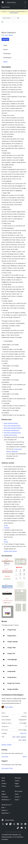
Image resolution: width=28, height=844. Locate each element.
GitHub (6, 525)
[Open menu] (25, 2)
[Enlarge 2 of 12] (11, 570)
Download (5, 39)
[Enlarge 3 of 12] (11, 577)
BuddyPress (6, 813)
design (18, 736)
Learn (3, 791)
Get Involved (18, 791)
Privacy (4, 786)
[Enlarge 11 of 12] (24, 591)
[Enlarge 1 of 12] (11, 560)
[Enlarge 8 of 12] (24, 560)
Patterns (17, 786)
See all (24, 756)
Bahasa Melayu (9, 820)
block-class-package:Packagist (13, 428)
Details (5, 45)
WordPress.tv (6, 799)
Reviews (5, 49)
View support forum (7, 768)
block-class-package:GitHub (12, 425)
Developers (5, 797)
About (3, 778)
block (14, 736)
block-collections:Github (11, 423)
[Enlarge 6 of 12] (11, 600)
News (3, 780)
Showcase (18, 778)
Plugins (17, 783)
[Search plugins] (18, 17)
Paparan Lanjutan (7, 744)
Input (20, 740)
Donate (18, 797)
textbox (24, 740)
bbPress (5, 810)
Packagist (7, 527)
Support (5, 61)
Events (17, 794)
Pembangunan (7, 57)
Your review (5, 756)
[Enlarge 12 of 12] (24, 604)
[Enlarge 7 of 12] (11, 608)
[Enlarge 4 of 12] (11, 585)
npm (5, 539)
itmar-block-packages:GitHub (12, 432)
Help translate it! (14, 12)
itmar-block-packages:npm (11, 430)
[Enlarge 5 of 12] (11, 592)
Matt (4, 807)
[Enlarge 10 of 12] (24, 583)
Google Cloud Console (10, 435)
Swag (17, 799)
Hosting (4, 783)
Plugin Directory (6, 7)
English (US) (23, 733)
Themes (17, 780)
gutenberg (23, 736)
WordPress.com (7, 805)
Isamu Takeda (9, 35)
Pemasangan (7, 53)
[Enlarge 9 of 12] (24, 568)
